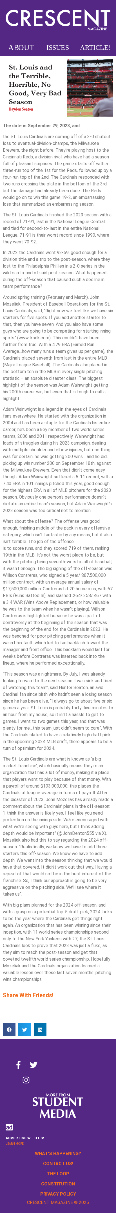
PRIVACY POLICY (58, 1194)
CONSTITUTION (58, 1184)
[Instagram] (26, 1080)
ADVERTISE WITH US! (25, 1138)
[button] (9, 1029)
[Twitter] (33, 1064)
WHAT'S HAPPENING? (58, 1153)
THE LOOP (58, 1173)
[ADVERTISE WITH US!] (9, 1127)
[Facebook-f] (18, 1064)
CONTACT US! (58, 1163)
